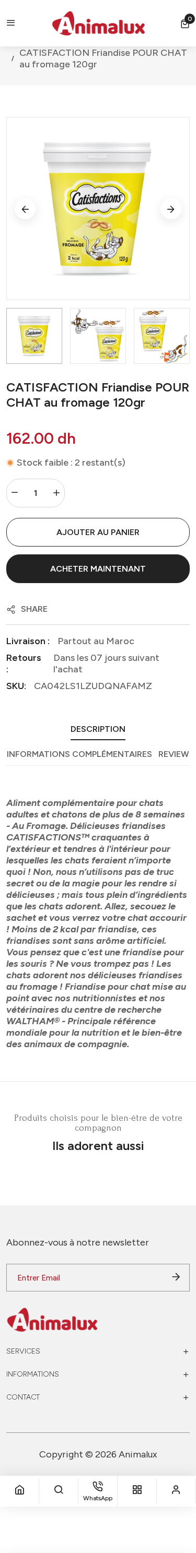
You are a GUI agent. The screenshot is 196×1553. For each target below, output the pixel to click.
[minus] (14, 493)
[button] (185, 23)
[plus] (56, 493)
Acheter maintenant (98, 569)
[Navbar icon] (11, 23)
